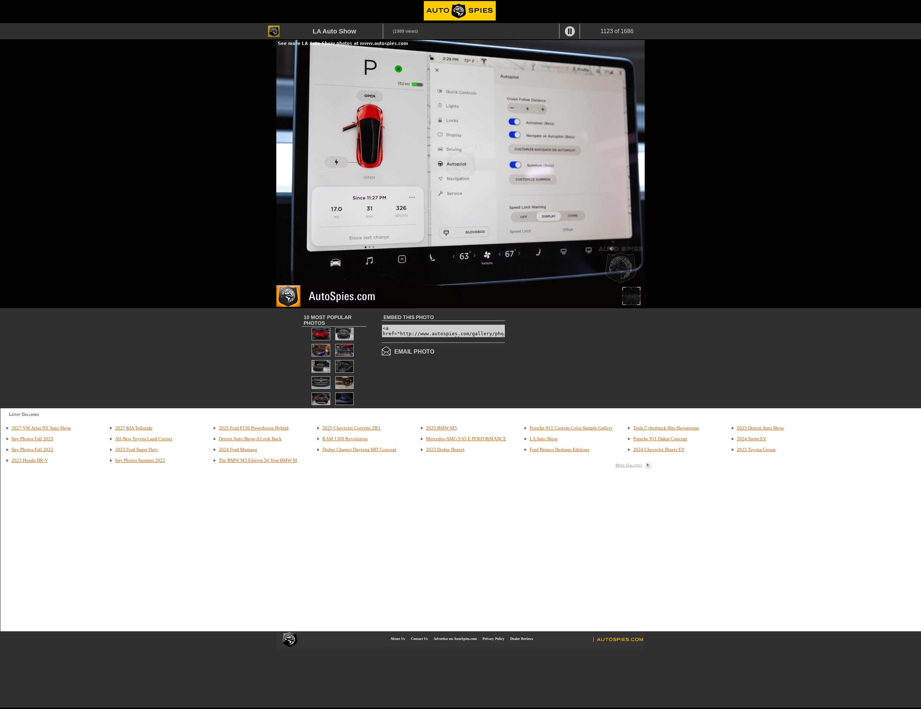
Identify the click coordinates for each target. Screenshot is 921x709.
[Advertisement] (566, 358)
